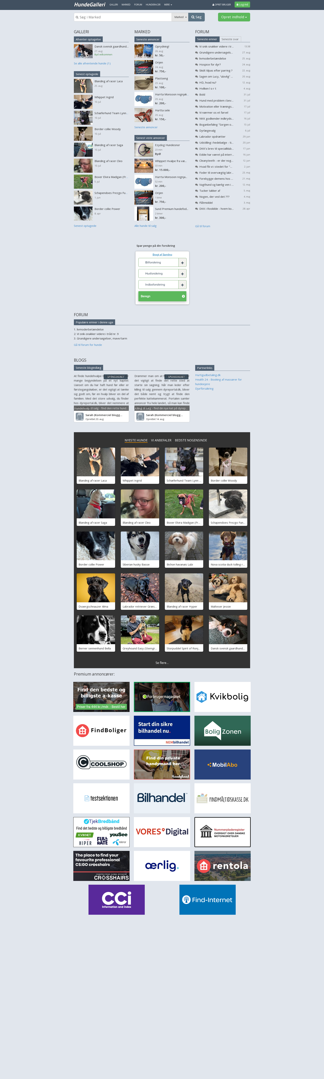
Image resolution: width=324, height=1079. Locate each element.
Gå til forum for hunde (88, 345)
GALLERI (81, 31)
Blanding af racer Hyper (182, 606)
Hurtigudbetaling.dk (207, 375)
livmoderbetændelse (212, 58)
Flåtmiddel (206, 202)
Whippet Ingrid (132, 480)
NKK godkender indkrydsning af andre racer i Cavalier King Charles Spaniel (216, 118)
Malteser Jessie (221, 606)
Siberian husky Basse (136, 564)
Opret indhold (233, 17)
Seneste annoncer (148, 39)
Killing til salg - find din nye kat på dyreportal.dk (165, 408)
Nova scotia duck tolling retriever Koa (235, 564)
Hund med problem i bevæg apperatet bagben (216, 100)
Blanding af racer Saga (93, 522)
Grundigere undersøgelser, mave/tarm (216, 52)
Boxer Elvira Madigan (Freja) (185, 522)
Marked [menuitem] (126, 4)
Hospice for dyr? (210, 64)
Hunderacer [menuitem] (153, 4)
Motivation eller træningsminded (216, 106)
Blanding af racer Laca (93, 480)
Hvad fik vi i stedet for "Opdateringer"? (216, 166)
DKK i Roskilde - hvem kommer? (216, 208)
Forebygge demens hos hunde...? (216, 178)
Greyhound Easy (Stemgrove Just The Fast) (151, 648)
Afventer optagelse (88, 39)
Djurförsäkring (204, 388)
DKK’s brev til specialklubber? (216, 148)
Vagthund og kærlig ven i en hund (216, 184)
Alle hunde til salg (145, 226)
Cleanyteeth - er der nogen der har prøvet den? (216, 160)
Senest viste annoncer (150, 138)
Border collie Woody (224, 480)
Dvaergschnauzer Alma (93, 606)
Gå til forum (202, 226)
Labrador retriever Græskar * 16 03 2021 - (150, 606)
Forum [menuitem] (138, 4)
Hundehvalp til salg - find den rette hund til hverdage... (109, 408)
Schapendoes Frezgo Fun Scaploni (232, 522)
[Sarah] (80, 417)
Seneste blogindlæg (88, 367)
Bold (202, 94)
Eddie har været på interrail (216, 154)
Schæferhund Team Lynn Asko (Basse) (191, 480)
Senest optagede (87, 74)
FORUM (202, 31)
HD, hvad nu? (207, 82)
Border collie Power (91, 564)
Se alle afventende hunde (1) (92, 63)
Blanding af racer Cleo (137, 522)
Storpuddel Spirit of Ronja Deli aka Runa (192, 648)
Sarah (89, 415)
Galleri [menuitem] (114, 4)
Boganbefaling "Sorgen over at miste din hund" (216, 124)
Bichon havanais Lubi (180, 564)
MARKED (142, 31)
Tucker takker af (209, 190)
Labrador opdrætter (212, 136)
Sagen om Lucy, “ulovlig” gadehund (216, 76)
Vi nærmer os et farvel (213, 112)
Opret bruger (222, 4)
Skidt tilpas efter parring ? (215, 70)
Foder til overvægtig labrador (216, 172)
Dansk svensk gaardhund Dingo (231, 648)
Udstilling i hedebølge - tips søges (216, 142)
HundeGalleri (89, 4)
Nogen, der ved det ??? (214, 196)
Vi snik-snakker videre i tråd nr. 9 (216, 46)
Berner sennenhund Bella (95, 648)
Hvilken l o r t (207, 88)
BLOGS (80, 360)
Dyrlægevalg (207, 130)
